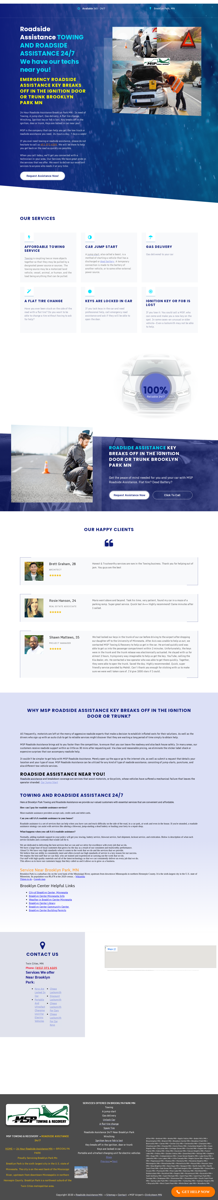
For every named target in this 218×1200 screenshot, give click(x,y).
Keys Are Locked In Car (40, 992)
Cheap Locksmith (55, 990)
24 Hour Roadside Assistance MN (34, 1149)
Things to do (26, 879)
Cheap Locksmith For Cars (55, 1006)
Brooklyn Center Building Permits (47, 910)
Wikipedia (80, 876)
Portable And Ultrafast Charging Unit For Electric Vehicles (40, 1010)
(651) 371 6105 (46, 968)
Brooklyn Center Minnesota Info (47, 896)
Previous (105, 1161)
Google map (39, 879)
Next (114, 1161)
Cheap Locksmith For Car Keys (55, 1019)
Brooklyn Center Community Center (49, 907)
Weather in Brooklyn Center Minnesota (50, 900)
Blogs (109, 1157)
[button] (193, 1192)
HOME (9, 1149)
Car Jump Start (49, 782)
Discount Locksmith (55, 998)
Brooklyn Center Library (42, 903)
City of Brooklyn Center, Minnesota (48, 892)
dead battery (107, 261)
